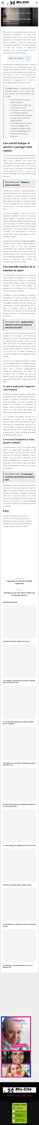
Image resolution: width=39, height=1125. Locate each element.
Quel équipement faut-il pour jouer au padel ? (17, 521)
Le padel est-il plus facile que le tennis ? (16, 526)
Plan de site (10, 1095)
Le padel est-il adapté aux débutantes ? (15, 516)
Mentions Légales (20, 1095)
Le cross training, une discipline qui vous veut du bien (19, 845)
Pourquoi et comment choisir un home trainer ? (17, 885)
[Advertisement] (19, 552)
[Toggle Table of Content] (27, 58)
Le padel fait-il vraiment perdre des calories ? (17, 524)
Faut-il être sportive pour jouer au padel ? (16, 518)
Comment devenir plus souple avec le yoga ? (16, 641)
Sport (5, 16)
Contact (30, 1095)
